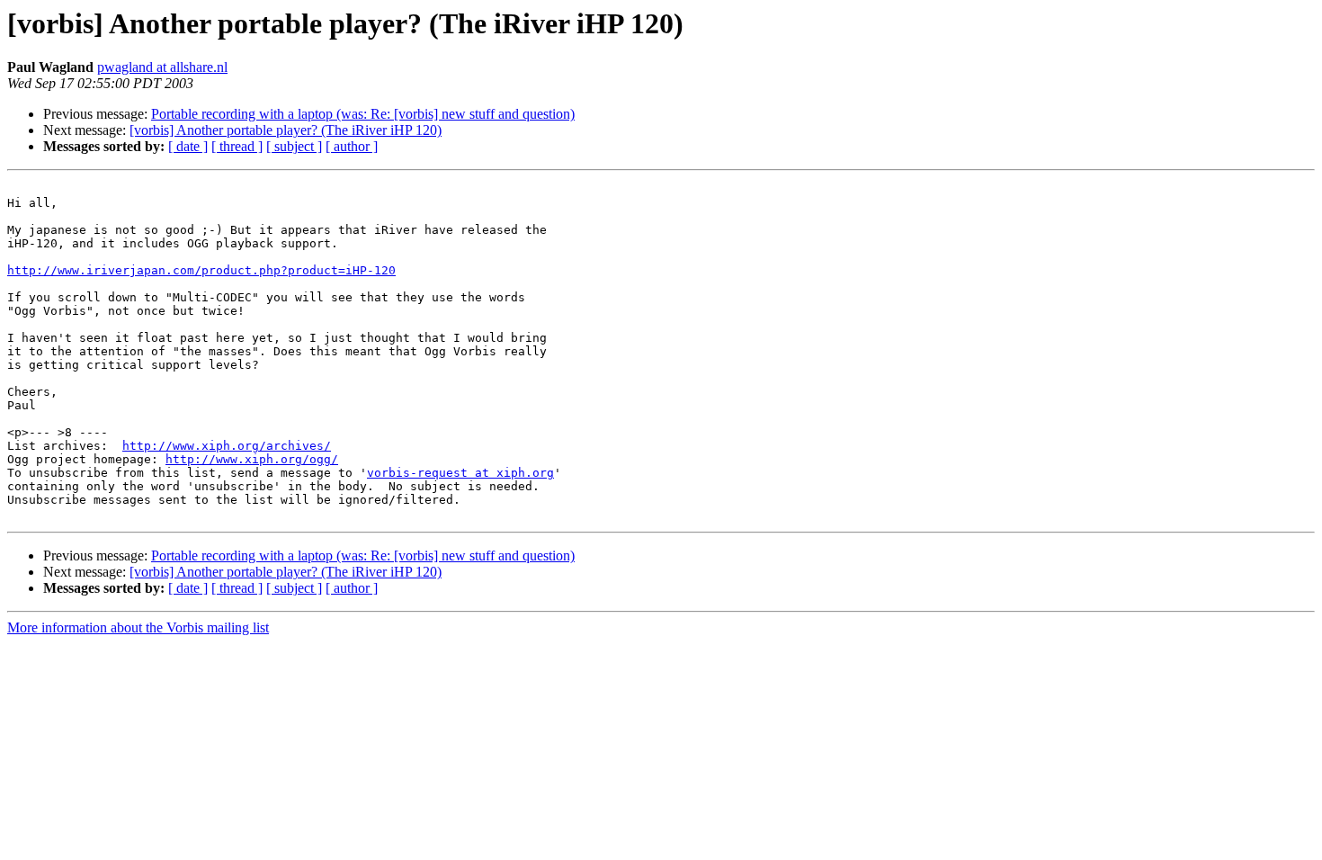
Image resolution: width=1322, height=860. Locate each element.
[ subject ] (294, 146)
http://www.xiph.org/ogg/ (251, 459)
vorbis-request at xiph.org (460, 472)
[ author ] (352, 146)
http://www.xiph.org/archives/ (226, 445)
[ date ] (188, 146)
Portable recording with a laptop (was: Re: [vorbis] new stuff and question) (363, 113)
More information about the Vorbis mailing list (138, 627)
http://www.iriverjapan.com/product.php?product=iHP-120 (201, 270)
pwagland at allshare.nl (162, 67)
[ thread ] (237, 146)
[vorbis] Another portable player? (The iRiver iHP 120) (286, 130)
